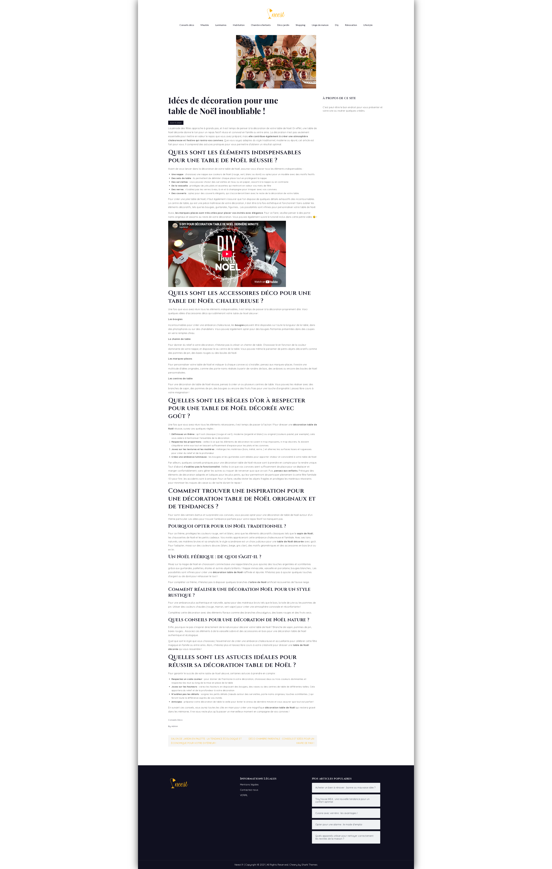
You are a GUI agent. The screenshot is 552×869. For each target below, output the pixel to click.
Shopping (300, 25)
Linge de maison (320, 25)
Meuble (205, 25)
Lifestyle (368, 25)
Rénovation (351, 25)
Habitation (239, 25)
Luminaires (221, 25)
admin (174, 726)
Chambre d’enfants (261, 25)
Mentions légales (249, 784)
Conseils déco (187, 25)
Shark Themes (309, 864)
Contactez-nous (249, 789)
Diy (337, 25)
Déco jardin (283, 25)
